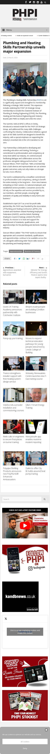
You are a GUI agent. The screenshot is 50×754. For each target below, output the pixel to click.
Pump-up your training (13, 338)
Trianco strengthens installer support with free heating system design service (12, 377)
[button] (46, 730)
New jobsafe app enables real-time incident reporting (34, 439)
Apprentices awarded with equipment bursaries (12, 271)
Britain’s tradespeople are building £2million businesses (35, 309)
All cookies (25, 741)
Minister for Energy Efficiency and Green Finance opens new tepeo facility (38, 272)
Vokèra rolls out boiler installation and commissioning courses (13, 407)
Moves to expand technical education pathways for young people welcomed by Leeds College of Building (35, 345)
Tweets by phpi (25, 631)
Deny (25, 748)
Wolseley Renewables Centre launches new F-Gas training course (36, 376)
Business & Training (32, 251)
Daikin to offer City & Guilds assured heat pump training (35, 471)
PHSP (39, 100)
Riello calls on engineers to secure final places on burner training (13, 439)
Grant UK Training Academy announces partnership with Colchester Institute (12, 310)
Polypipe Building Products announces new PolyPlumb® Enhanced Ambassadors (12, 474)
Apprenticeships (16, 251)
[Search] (45, 499)
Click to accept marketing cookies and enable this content (25, 631)
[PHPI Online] (25, 14)
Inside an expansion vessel (19, 35)
